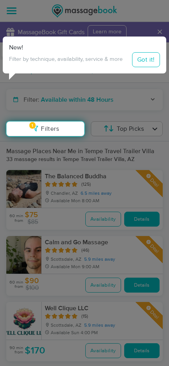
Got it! (146, 60)
